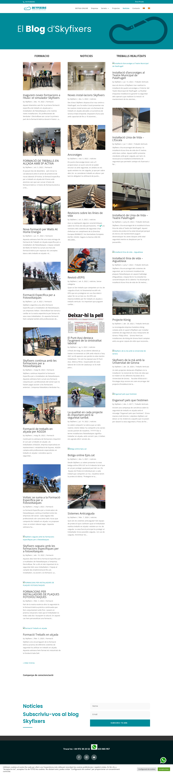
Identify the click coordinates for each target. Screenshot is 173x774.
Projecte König (121, 320)
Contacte (136, 8)
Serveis (104, 8)
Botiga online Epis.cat (81, 455)
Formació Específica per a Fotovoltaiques (39, 296)
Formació (49, 102)
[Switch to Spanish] (149, 10)
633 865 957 (103, 748)
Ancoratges (75, 154)
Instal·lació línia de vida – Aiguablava (127, 259)
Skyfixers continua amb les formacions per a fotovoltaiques (40, 363)
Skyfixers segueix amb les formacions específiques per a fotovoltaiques (41, 548)
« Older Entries (29, 663)
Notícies (126, 8)
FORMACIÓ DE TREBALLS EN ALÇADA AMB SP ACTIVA (41, 162)
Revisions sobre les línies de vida (85, 214)
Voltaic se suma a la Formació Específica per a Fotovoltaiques (41, 500)
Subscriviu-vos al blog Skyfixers (51, 718)
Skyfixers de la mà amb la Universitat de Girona (128, 361)
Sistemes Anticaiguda (81, 513)
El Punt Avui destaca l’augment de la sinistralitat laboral (85, 340)
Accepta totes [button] (164, 769)
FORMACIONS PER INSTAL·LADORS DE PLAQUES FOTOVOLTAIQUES (41, 594)
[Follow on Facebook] (79, 757)
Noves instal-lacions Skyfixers (86, 95)
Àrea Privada (139, 2)
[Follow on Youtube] (94, 757)
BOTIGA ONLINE (81, 8)
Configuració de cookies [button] (146, 769)
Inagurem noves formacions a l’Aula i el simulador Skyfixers (41, 96)
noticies (93, 99)
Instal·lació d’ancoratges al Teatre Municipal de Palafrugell (128, 75)
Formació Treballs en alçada (40, 634)
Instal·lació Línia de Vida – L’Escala (128, 138)
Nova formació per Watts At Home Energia (40, 230)
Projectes (116, 8)
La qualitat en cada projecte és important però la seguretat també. (85, 414)
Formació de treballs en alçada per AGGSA (38, 430)
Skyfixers (28, 102)
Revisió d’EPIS (76, 277)
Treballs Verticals (141, 82)
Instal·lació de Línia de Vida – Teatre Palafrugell (130, 216)
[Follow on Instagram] (86, 757)
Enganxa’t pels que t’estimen (130, 400)
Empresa (94, 8)
